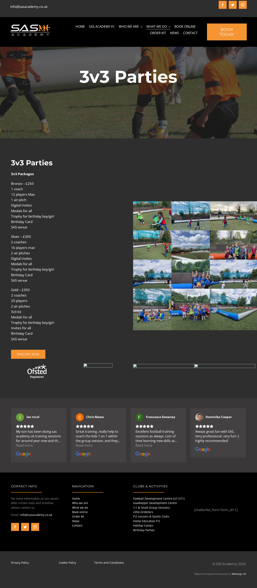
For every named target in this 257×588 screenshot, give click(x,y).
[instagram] (243, 5)
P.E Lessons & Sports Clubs (151, 516)
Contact (77, 525)
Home (76, 498)
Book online (80, 512)
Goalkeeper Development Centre (155, 503)
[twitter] (233, 5)
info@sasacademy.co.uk (29, 6)
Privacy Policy (20, 562)
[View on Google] (20, 417)
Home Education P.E (146, 521)
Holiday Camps (143, 525)
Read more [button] (24, 445)
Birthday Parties (144, 530)
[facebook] (223, 5)
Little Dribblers (143, 512)
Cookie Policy (67, 562)
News (76, 521)
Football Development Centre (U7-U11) (159, 498)
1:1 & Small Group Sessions (151, 507)
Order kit (78, 516)
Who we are (80, 503)
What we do (80, 507)
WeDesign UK (239, 574)
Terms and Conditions (109, 562)
